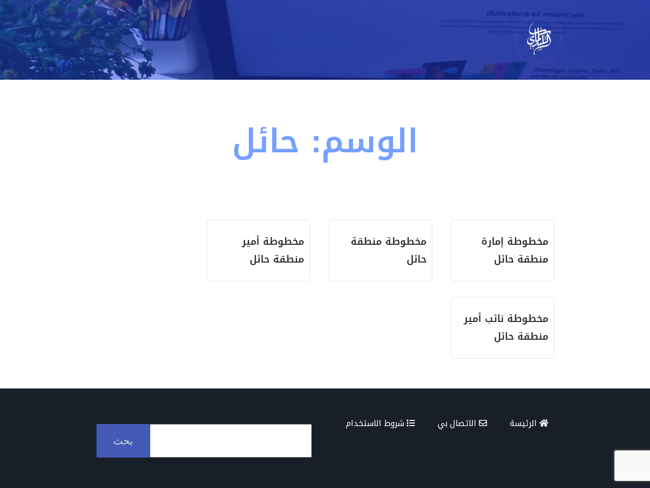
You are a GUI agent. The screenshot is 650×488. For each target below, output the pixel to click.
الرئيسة (524, 423)
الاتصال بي (458, 423)
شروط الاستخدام (376, 423)
